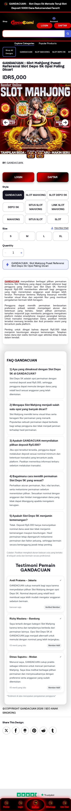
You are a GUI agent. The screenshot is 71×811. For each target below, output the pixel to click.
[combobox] (34, 33)
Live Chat (64, 807)
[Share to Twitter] (6, 730)
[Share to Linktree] (25, 730)
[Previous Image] (6, 122)
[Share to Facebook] (16, 730)
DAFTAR (52, 177)
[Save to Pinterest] (34, 730)
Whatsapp (50, 807)
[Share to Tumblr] (53, 730)
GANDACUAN (12, 281)
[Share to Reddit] (43, 730)
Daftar (35, 807)
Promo (6, 807)
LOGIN (44, 25)
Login (20, 807)
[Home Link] (22, 22)
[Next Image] (65, 122)
